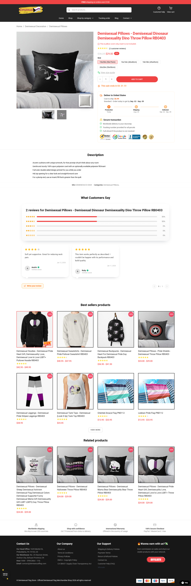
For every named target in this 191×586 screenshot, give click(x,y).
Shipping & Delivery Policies (109, 549)
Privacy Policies (64, 556)
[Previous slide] (20, 70)
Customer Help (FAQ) (106, 564)
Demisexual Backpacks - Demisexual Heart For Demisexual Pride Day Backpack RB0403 (114, 354)
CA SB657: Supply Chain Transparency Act (74, 564)
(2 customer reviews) (117, 48)
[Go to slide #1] (48, 114)
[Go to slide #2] (61, 114)
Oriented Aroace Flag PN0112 (111, 413)
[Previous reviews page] (154, 286)
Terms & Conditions (65, 553)
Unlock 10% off (5, 574)
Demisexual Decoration (35, 26)
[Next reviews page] (167, 286)
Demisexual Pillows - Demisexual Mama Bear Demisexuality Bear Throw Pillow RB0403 (115, 489)
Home (19, 26)
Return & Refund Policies (108, 556)
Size (99, 58)
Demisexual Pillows (58, 26)
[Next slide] (89, 70)
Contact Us (102, 560)
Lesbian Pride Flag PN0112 (150, 413)
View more (96, 430)
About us (61, 549)
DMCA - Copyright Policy (67, 560)
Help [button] (186, 583)
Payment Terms (104, 553)
